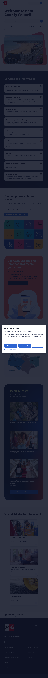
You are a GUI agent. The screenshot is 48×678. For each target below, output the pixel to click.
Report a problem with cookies (10, 349)
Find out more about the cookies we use (14, 341)
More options (38, 345)
